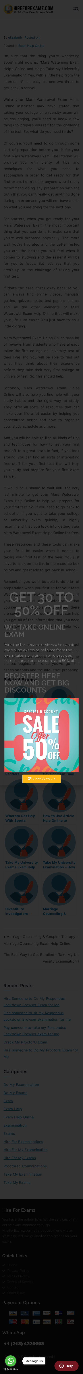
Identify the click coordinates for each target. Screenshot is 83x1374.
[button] (77, 594)
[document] (41, 687)
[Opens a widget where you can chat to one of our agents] (66, 1366)
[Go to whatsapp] (10, 1360)
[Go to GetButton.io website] (11, 1369)
